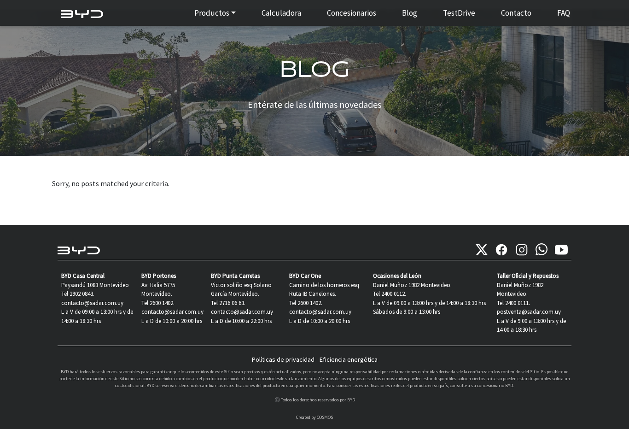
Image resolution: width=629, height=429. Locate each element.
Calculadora (281, 13)
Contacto (516, 13)
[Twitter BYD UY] (482, 249)
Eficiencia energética (349, 359)
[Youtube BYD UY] (561, 249)
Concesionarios (351, 13)
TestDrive (459, 13)
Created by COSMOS (314, 417)
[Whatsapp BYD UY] (541, 249)
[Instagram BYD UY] (521, 249)
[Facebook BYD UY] (501, 249)
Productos (211, 13)
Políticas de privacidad (283, 359)
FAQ (563, 13)
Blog (409, 13)
